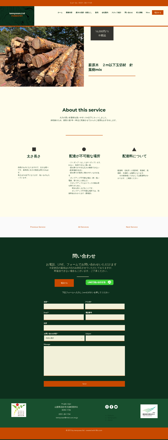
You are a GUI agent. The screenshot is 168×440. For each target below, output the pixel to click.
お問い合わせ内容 (50, 333)
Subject (88, 333)
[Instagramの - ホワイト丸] (107, 407)
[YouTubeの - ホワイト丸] (116, 407)
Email (46, 312)
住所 (45, 323)
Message (47, 344)
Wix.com (99, 430)
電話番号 (89, 312)
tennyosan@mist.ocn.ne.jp (67, 417)
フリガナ (88, 302)
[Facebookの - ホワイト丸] (111, 407)
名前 (45, 302)
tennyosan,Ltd (17, 13)
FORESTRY (17, 16)
